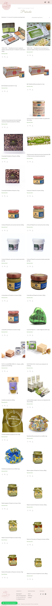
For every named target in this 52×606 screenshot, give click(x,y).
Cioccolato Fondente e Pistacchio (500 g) (11, 156)
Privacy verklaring (34, 604)
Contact (30, 597)
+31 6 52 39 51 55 (21, 597)
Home (19, 8)
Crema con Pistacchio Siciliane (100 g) (35, 190)
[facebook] (41, 593)
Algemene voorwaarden (25, 604)
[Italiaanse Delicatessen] (6, 5)
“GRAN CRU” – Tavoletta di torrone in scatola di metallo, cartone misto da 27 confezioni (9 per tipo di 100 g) (13, 49)
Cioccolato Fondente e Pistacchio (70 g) (10, 190)
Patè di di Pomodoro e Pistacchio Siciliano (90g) (12, 572)
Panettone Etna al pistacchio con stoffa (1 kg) (37, 436)
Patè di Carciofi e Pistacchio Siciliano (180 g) (37, 504)
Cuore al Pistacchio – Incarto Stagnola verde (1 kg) (38, 329)
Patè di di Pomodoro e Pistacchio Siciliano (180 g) (38, 539)
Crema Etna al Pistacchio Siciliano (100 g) (36, 295)
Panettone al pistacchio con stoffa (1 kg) (11, 468)
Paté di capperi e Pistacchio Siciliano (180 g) (37, 470)
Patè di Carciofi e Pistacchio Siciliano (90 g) (11, 537)
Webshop (30, 595)
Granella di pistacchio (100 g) (8, 400)
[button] (9, 603)
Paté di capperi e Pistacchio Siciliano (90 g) (11, 503)
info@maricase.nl (21, 599)
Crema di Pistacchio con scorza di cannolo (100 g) (13, 225)
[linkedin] (46, 593)
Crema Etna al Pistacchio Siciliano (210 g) (11, 329)
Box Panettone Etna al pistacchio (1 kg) (35, 84)
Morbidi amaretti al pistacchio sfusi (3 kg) (11, 434)
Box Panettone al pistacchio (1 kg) (9, 85)
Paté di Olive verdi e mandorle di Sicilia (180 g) (37, 573)
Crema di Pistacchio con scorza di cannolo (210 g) (38, 225)
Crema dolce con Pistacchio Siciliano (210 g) (11, 295)
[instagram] (43, 593)
